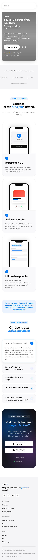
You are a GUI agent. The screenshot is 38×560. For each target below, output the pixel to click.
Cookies (18, 556)
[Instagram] (9, 495)
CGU (15, 553)
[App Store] (22, 47)
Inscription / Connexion (9, 526)
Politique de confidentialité (27, 553)
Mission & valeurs (8, 508)
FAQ (3, 523)
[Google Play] (25, 47)
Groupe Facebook (8, 520)
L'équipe (5, 505)
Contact (5, 535)
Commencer (10, 47)
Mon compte (6, 542)
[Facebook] (4, 495)
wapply (6, 6)
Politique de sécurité (8, 556)
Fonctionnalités (7, 511)
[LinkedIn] (13, 495)
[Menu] (33, 6)
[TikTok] (17, 495)
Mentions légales (7, 553)
